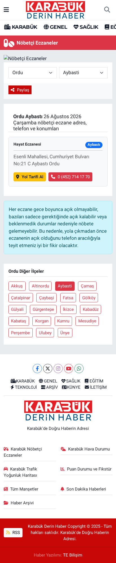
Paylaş (23, 90)
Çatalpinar (20, 297)
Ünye (65, 332)
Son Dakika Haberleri (86, 489)
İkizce (68, 309)
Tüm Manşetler (24, 489)
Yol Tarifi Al (32, 176)
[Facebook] (37, 368)
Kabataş (18, 321)
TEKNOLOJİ (26, 387)
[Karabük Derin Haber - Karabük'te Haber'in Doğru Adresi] (55, 9)
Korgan (41, 321)
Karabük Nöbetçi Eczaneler (23, 452)
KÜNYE (74, 387)
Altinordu (40, 286)
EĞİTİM (96, 381)
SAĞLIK (88, 27)
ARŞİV (52, 387)
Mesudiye (87, 321)
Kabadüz (91, 309)
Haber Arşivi (22, 502)
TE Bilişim (72, 555)
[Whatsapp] (79, 368)
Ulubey (45, 332)
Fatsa (68, 297)
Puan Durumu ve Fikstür (89, 469)
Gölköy (88, 297)
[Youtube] (68, 368)
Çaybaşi (46, 297)
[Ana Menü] (6, 9)
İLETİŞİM (98, 387)
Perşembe (20, 332)
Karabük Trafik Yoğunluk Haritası (20, 472)
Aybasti (65, 286)
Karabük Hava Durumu (89, 449)
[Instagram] (58, 368)
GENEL (58, 27)
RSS (15, 532)
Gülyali (17, 309)
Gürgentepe (43, 309)
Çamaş (87, 286)
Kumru (63, 321)
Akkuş (17, 286)
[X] (47, 368)
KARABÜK (23, 27)
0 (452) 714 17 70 (74, 176)
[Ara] (107, 10)
